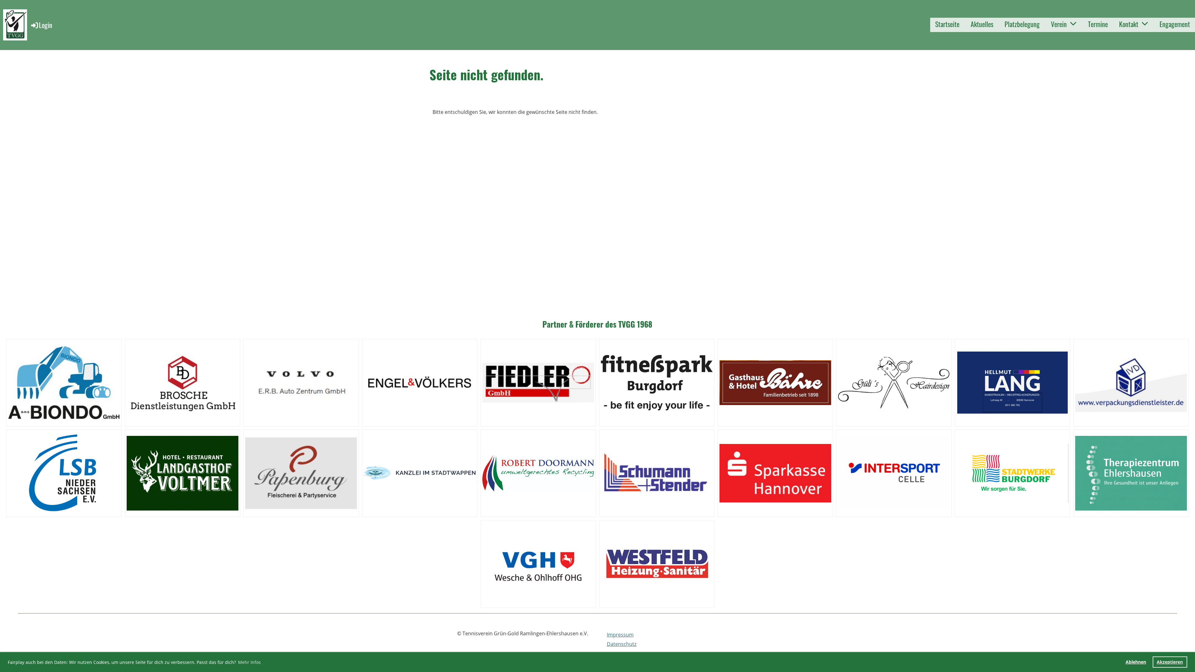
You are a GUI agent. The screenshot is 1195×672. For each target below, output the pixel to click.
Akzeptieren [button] (1170, 662)
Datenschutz (621, 644)
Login (45, 25)
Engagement (1175, 24)
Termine (1098, 24)
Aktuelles (982, 24)
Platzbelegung (1022, 24)
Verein (1059, 24)
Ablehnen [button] (1136, 662)
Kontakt (1128, 24)
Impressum (620, 634)
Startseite (947, 24)
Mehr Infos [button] (249, 662)
